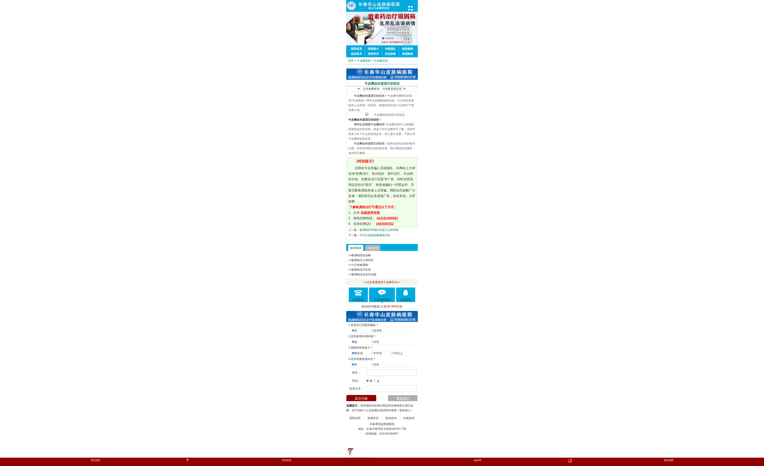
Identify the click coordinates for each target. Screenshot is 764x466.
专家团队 (390, 48)
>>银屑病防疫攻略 (359, 255)
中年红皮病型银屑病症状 (375, 235)
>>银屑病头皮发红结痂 (362, 274)
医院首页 (356, 48)
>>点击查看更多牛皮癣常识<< (382, 282)
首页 (351, 60)
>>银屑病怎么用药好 (361, 260)
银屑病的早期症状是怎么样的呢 (379, 229)
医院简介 (373, 48)
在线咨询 (372, 248)
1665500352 (385, 223)
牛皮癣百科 (364, 60)
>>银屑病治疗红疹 (359, 269)
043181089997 (387, 218)
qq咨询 (522, 460)
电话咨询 (391, 418)
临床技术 (356, 53)
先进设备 (390, 53)
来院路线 (407, 53)
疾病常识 (373, 53)
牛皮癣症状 (381, 60)
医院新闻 (407, 48)
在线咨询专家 (370, 212)
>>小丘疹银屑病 (358, 264)
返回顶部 (668, 460)
